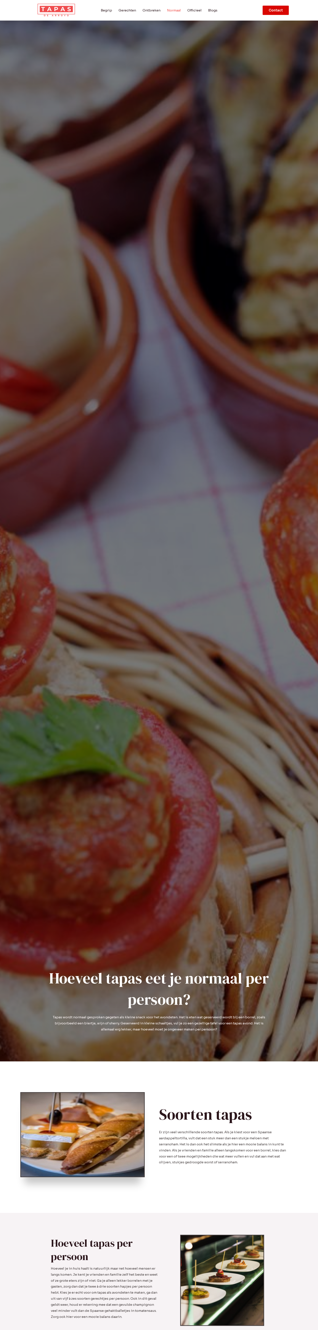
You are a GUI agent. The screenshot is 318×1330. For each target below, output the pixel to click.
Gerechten (127, 10)
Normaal (174, 10)
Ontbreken (152, 10)
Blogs (212, 10)
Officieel (194, 10)
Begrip (106, 10)
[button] (276, 10)
